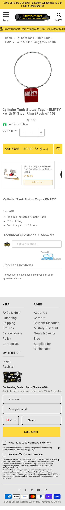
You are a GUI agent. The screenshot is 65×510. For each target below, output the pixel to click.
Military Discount (46, 328)
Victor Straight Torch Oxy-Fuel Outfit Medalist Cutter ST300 (38, 169)
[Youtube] (38, 490)
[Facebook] (19, 490)
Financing (10, 318)
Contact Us (11, 344)
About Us (40, 312)
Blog (37, 338)
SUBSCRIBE (31, 432)
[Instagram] (25, 490)
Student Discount (46, 323)
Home (9, 38)
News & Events (44, 333)
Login (7, 361)
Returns (8, 328)
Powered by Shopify (51, 502)
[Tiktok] (46, 490)
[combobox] (11, 420)
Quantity (10, 130)
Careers (39, 318)
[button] (6, 17)
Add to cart (38, 182)
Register (9, 366)
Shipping (9, 323)
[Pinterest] (32, 490)
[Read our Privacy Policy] (59, 448)
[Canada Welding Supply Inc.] (32, 17)
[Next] (61, 175)
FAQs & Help (11, 312)
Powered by (45, 252)
